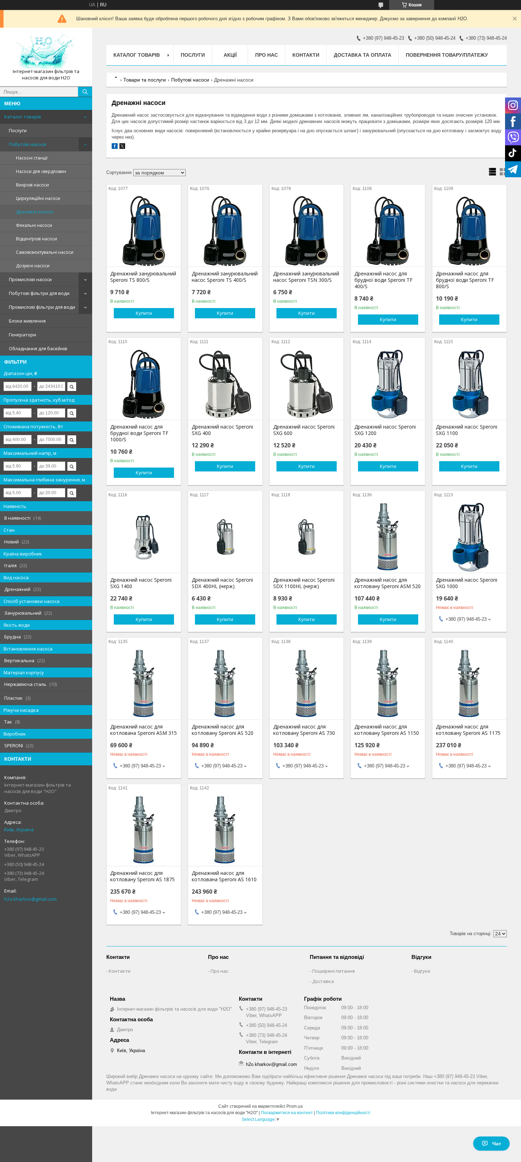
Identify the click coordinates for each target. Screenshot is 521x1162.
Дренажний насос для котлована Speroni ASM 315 (143, 730)
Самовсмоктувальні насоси (44, 252)
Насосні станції (31, 158)
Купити (144, 313)
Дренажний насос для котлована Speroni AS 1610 (224, 876)
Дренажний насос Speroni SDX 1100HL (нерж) (304, 583)
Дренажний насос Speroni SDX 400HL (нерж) (222, 583)
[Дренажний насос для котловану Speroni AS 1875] (144, 830)
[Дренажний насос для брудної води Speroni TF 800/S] (469, 231)
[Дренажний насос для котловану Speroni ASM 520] (388, 537)
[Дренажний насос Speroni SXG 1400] (144, 537)
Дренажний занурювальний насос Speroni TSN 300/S (306, 276)
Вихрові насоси (32, 185)
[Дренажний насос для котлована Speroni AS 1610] (225, 830)
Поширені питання (333, 971)
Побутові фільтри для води (39, 293)
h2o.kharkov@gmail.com (30, 899)
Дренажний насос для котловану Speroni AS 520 (222, 730)
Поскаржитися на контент (287, 1112)
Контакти (305, 55)
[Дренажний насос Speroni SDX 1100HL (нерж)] (307, 537)
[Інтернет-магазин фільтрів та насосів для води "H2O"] (46, 50)
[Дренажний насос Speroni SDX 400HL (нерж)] (225, 537)
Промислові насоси (30, 279)
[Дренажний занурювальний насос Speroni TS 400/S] (225, 231)
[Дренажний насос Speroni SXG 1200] (388, 384)
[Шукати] (85, 91)
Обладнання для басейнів (38, 348)
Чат (496, 1143)
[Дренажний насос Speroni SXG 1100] (469, 384)
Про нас (266, 55)
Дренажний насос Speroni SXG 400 (222, 430)
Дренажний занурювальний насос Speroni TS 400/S (225, 276)
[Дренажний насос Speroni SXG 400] (225, 384)
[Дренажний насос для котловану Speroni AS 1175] (469, 684)
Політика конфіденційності (343, 1112)
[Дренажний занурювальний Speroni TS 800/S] (144, 231)
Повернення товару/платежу (447, 55)
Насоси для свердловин (41, 171)
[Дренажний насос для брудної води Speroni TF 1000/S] (144, 384)
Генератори (22, 334)
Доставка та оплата (362, 55)
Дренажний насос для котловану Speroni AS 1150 (386, 730)
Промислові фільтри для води (42, 307)
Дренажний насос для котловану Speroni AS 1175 (468, 730)
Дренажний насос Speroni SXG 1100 (466, 430)
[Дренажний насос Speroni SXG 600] (307, 384)
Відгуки (422, 971)
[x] (122, 147)
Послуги (18, 130)
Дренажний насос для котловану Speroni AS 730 (304, 730)
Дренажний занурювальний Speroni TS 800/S (143, 276)
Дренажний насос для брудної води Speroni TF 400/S (383, 280)
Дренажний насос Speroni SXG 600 (304, 430)
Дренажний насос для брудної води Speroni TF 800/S (465, 280)
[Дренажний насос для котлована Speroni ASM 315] (144, 684)
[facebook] (115, 147)
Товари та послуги (144, 80)
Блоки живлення (27, 321)
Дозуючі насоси (33, 266)
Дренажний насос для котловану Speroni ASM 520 (387, 583)
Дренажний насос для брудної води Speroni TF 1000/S (139, 433)
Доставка (323, 981)
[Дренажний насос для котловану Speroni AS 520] (225, 684)
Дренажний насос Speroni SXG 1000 (466, 583)
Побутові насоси (27, 144)
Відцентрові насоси (36, 239)
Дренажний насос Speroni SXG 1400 (141, 583)
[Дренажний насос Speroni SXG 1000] (469, 537)
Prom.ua (294, 1106)
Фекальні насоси (34, 225)
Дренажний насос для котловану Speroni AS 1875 (142, 876)
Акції (230, 55)
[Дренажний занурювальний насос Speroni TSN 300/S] (307, 231)
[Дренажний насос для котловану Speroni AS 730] (307, 684)
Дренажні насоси (34, 212)
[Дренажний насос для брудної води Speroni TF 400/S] (388, 231)
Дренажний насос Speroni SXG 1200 (385, 430)
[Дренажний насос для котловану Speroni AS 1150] (388, 684)
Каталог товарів (22, 116)
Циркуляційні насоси (38, 198)
